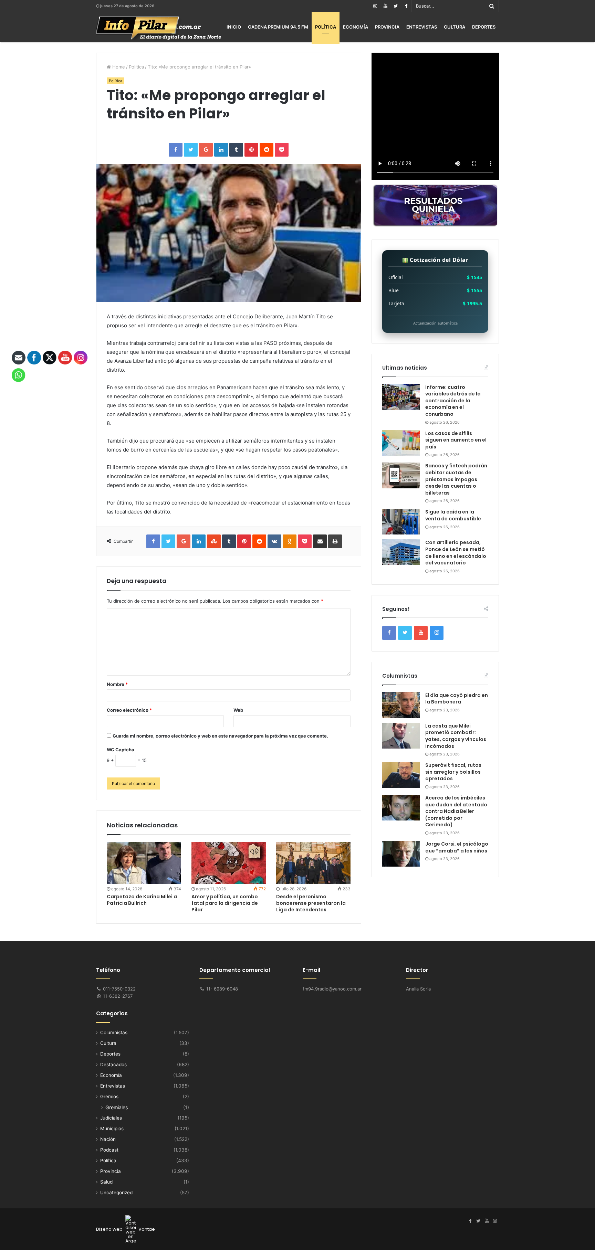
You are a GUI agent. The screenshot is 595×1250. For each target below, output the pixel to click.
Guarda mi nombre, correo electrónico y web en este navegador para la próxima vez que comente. (220, 736)
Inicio (234, 27)
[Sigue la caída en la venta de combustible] (401, 521)
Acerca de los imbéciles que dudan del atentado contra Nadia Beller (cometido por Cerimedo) (456, 811)
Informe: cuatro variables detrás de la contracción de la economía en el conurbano (453, 400)
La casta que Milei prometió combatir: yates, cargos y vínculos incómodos (455, 736)
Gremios (109, 1096)
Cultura (454, 27)
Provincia (387, 27)
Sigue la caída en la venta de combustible (453, 515)
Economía (355, 27)
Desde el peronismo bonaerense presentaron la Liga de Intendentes (311, 903)
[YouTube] (385, 6)
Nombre (117, 684)
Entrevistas (421, 27)
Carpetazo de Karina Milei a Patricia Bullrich (142, 900)
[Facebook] (406, 6)
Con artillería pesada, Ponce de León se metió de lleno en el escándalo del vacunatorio (455, 552)
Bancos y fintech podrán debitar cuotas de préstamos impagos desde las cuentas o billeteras (456, 479)
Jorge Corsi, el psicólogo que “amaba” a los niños (456, 847)
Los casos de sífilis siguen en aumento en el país (456, 440)
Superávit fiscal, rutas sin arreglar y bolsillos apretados (453, 772)
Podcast (109, 1150)
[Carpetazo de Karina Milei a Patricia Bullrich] (144, 863)
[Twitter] (395, 6)
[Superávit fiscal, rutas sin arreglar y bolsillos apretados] (401, 775)
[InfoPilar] (158, 28)
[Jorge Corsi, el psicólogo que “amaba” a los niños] (401, 854)
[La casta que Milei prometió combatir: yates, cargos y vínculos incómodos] (401, 736)
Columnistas (113, 1032)
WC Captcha (120, 749)
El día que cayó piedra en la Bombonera (456, 699)
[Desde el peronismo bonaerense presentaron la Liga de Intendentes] (313, 863)
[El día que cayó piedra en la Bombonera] (401, 705)
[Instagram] (375, 6)
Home (118, 67)
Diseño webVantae (125, 1229)
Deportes (483, 27)
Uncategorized (116, 1192)
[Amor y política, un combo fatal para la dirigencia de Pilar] (228, 863)
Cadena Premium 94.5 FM (278, 27)
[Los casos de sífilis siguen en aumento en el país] (401, 443)
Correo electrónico (129, 710)
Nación (108, 1139)
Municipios (112, 1128)
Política (325, 27)
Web (238, 710)
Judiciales (111, 1118)
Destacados (113, 1064)
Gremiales (116, 1107)
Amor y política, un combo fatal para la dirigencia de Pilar (224, 903)
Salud (106, 1182)
